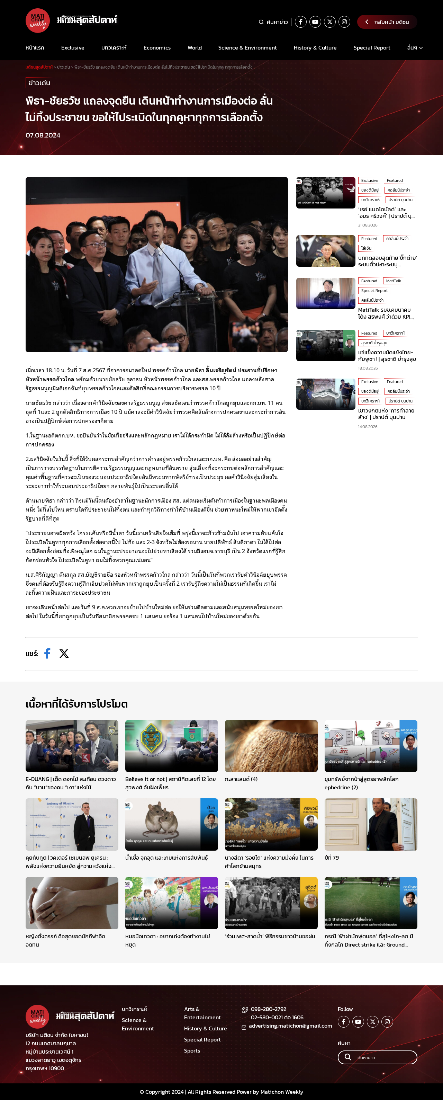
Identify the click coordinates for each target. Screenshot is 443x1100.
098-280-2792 (268, 1009)
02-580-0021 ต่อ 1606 (277, 1017)
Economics (157, 47)
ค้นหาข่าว (277, 22)
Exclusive (72, 47)
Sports (192, 1050)
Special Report (372, 47)
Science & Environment (247, 47)
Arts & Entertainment (202, 1013)
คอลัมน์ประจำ (399, 190)
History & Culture (315, 47)
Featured (395, 180)
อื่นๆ (412, 47)
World (195, 47)
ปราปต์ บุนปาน (401, 200)
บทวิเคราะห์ (114, 47)
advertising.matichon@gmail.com (290, 1025)
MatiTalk (393, 281)
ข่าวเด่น (39, 83)
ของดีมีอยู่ (370, 190)
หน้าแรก (35, 47)
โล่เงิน (366, 248)
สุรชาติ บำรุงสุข (374, 343)
